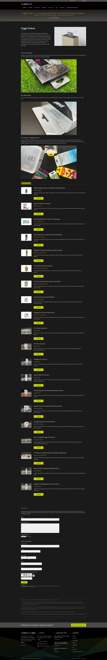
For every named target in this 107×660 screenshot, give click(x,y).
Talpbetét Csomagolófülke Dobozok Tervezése (46, 484)
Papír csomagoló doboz (52, 614)
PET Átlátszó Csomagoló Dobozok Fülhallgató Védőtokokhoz (50, 453)
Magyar (84, 0)
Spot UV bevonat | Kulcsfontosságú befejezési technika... (61, 636)
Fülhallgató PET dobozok (40, 359)
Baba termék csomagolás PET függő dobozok (46, 468)
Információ (62, 7)
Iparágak (44, 7)
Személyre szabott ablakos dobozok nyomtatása (47, 281)
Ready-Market (83, 658)
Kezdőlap (24, 7)
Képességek (50, 7)
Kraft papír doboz (59, 614)
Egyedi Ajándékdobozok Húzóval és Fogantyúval (47, 219)
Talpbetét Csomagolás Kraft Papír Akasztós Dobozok (48, 250)
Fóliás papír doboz (71, 614)
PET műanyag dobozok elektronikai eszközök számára (48, 390)
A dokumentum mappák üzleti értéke (60, 649)
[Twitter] (22, 645)
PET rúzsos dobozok (39, 344)
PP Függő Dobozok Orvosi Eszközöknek (44, 421)
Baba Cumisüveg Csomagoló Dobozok (44, 297)
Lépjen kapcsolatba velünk (72, 7)
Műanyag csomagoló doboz (45, 614)
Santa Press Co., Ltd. (30, 658)
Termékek (30, 7)
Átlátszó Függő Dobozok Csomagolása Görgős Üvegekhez (49, 188)
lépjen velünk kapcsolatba (80, 614)
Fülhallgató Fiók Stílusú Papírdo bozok (44, 312)
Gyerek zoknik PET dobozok (41, 375)
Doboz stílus (37, 7)
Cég (56, 7)
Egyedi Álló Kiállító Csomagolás (42, 203)
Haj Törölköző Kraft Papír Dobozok (43, 266)
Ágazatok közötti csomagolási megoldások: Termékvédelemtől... (61, 643)
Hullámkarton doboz (65, 614)
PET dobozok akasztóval (40, 328)
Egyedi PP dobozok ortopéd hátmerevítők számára (48, 406)
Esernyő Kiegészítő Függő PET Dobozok (44, 437)
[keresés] (70, 0)
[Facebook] (21, 645)
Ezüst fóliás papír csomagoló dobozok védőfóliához (48, 234)
